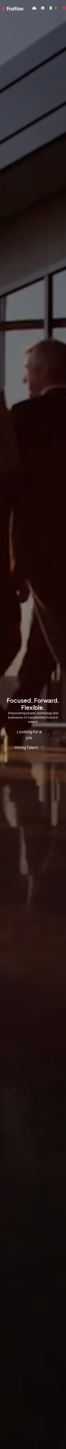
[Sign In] (42, 8)
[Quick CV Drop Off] (34, 8)
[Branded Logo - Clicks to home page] (12, 9)
